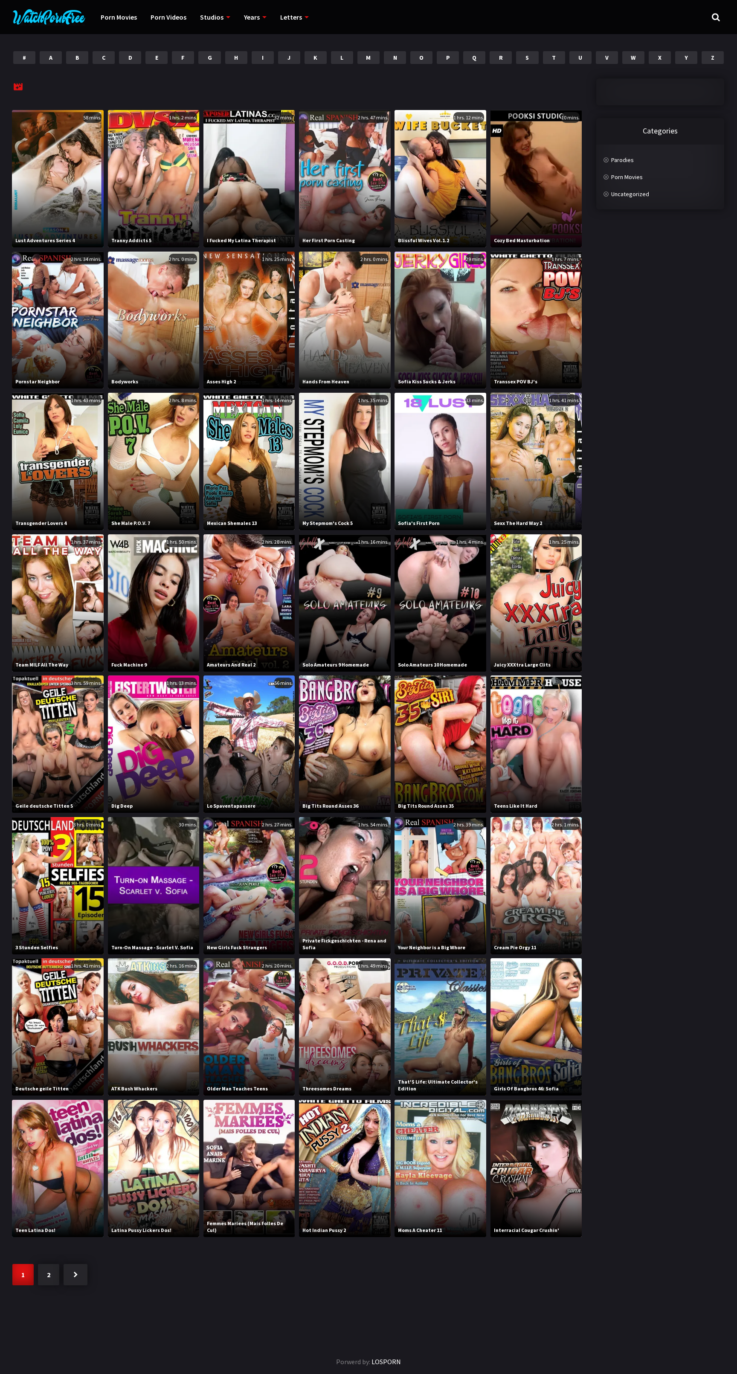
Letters (291, 17)
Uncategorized (630, 194)
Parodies (622, 160)
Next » (75, 1274)
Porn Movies (119, 17)
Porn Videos (168, 17)
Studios (211, 17)
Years (252, 17)
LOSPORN (386, 1361)
